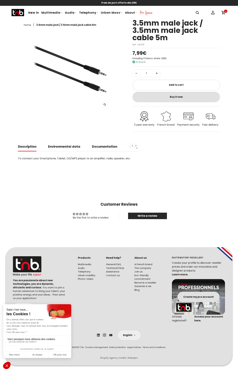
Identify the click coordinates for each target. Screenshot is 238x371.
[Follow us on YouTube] (110, 335)
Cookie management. (96, 347)
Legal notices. (134, 347)
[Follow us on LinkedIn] (98, 335)
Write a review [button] (147, 216)
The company (142, 268)
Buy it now (176, 97)
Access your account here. (208, 318)
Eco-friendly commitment (142, 277)
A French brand (143, 264)
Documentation (104, 147)
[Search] (197, 13)
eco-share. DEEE (157, 58)
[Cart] (223, 12)
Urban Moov (110, 13)
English (127, 335)
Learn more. (180, 274)
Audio (70, 13)
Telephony (87, 13)
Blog (137, 290)
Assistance (112, 271)
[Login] (213, 12)
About (130, 13)
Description (27, 147)
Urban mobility (86, 275)
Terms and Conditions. (154, 347)
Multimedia (50, 13)
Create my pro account (198, 296)
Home (27, 25)
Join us (138, 271)
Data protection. (117, 347)
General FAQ (113, 264)
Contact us (113, 275)
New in (33, 13)
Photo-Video (85, 279)
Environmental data (64, 147)
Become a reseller (145, 282)
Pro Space (146, 13)
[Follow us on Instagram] (104, 335)
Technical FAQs (115, 268)
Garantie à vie (142, 286)
